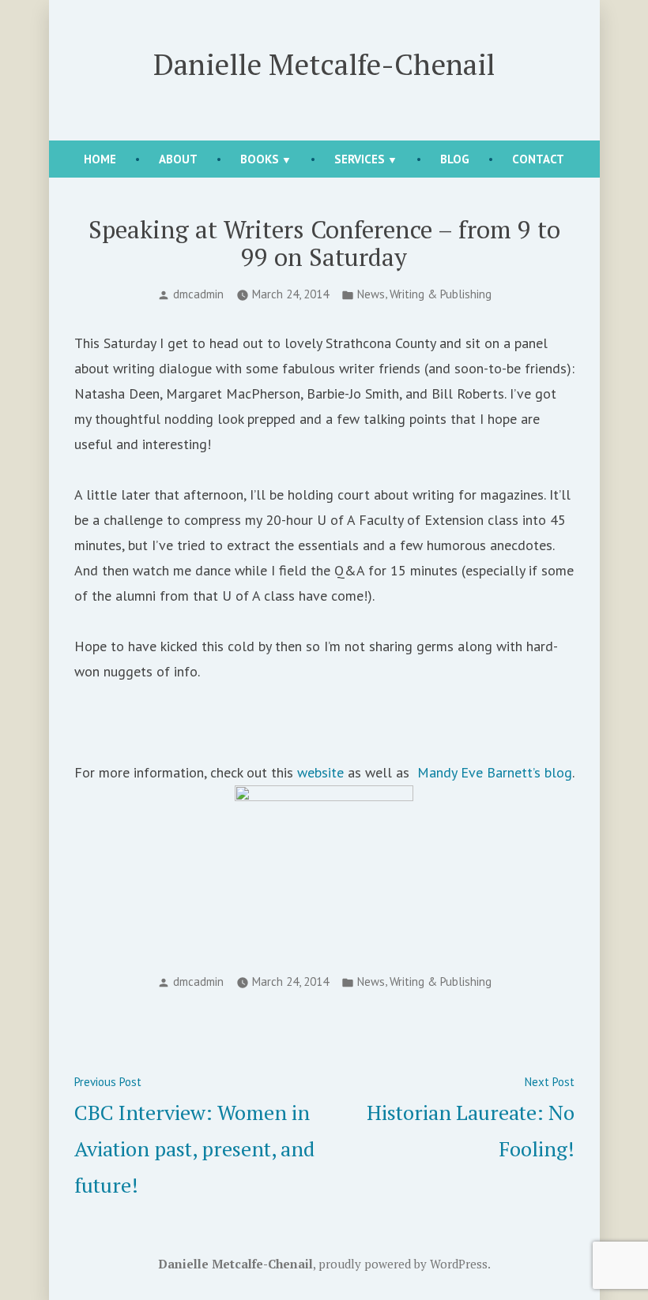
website (320, 772)
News (371, 294)
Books (259, 159)
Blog (454, 159)
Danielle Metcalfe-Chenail (324, 64)
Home (100, 159)
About (178, 159)
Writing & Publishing (441, 294)
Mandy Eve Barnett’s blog (494, 772)
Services (359, 159)
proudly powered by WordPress (403, 1264)
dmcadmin (198, 294)
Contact (538, 159)
